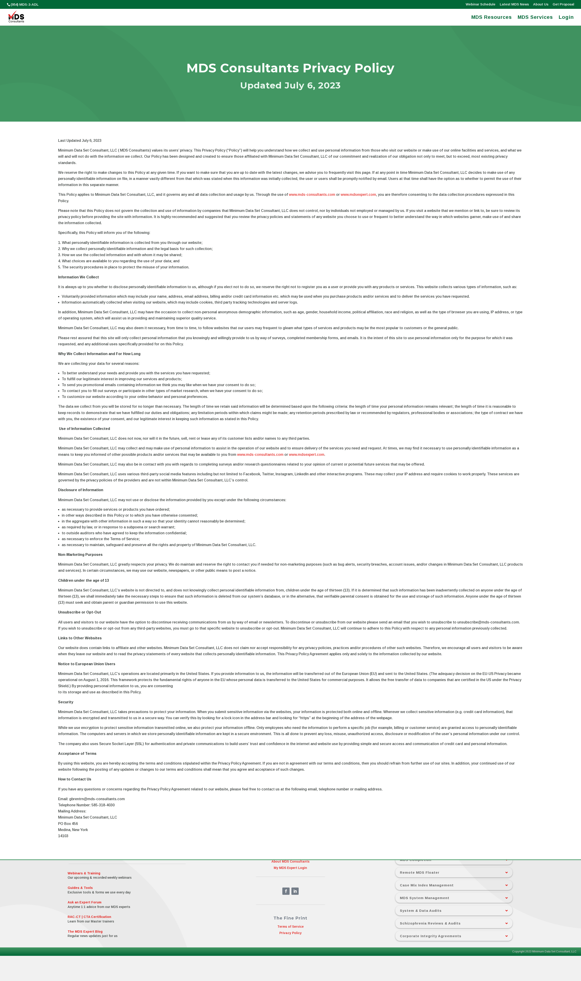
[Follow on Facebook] (286, 891)
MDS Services (535, 18)
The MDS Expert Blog (85, 931)
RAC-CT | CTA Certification (89, 917)
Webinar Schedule (480, 4)
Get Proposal (563, 4)
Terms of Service (290, 927)
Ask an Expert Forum (84, 902)
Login (566, 18)
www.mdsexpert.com (358, 194)
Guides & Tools (80, 888)
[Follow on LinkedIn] (295, 891)
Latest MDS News (514, 4)
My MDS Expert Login (290, 868)
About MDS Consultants (290, 861)
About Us (540, 4)
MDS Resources (491, 18)
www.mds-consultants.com (312, 194)
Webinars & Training (84, 873)
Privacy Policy (290, 933)
